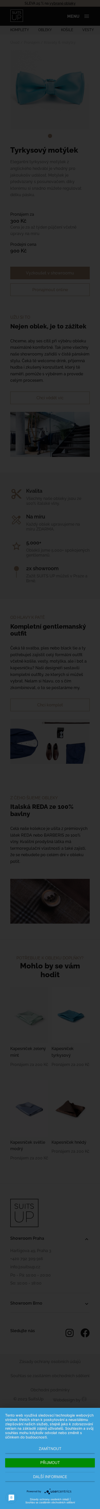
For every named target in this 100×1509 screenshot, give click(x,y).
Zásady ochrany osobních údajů (49, 1499)
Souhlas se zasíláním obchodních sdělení (50, 1502)
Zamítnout (50, 1448)
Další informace (50, 1476)
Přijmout (50, 1462)
